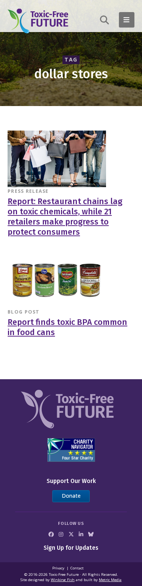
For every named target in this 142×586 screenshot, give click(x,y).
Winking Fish (63, 579)
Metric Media (110, 579)
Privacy (58, 568)
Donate (71, 495)
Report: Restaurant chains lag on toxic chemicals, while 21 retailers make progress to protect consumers (65, 217)
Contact (77, 568)
